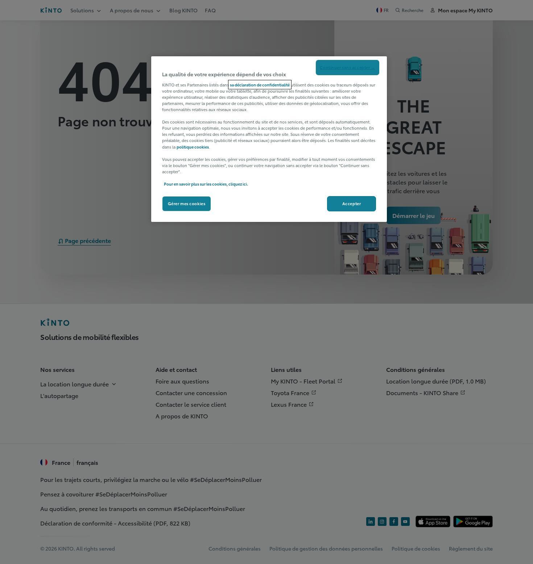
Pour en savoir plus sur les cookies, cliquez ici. (206, 184)
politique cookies (193, 147)
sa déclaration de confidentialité (260, 85)
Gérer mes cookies (187, 203)
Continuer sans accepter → (347, 67)
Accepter (351, 203)
